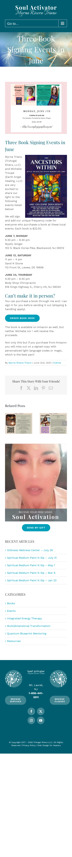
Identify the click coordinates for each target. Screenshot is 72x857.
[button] (7, 423)
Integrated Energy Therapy (24, 618)
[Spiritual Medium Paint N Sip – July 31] (53, 423)
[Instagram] (31, 720)
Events (57, 362)
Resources (14, 641)
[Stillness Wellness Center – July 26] (18, 423)
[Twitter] (40, 711)
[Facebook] (31, 711)
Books (11, 603)
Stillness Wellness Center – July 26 (30, 550)
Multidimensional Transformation (28, 626)
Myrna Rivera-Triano (20, 362)
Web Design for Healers (49, 745)
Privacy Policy (28, 745)
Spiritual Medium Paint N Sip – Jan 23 (31, 580)
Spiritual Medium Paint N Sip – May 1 (31, 565)
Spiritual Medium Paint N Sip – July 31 (32, 557)
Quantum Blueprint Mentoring (26, 633)
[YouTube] (40, 720)
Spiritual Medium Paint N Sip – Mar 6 (31, 572)
